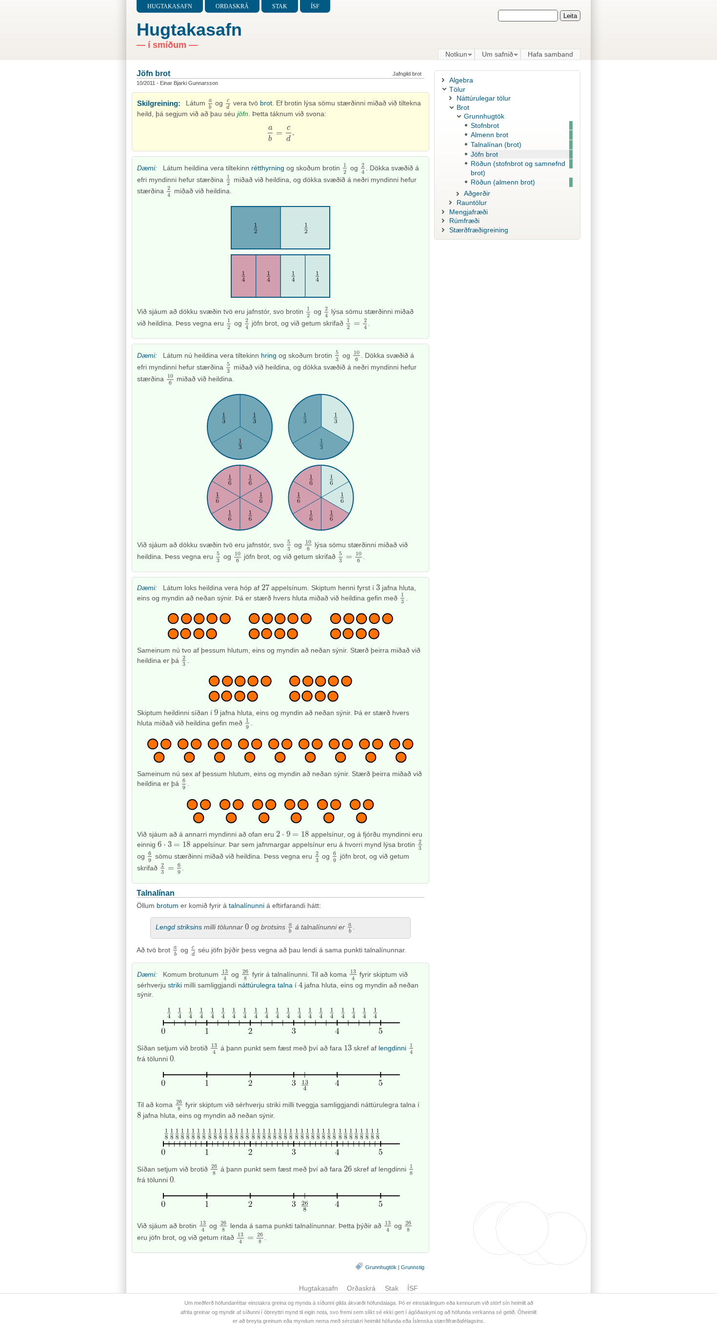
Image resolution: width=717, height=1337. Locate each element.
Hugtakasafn (169, 6)
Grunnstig (412, 1267)
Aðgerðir (477, 193)
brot (266, 103)
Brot (463, 107)
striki (175, 985)
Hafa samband (550, 54)
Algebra (461, 80)
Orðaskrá (232, 6)
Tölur (457, 89)
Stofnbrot (485, 125)
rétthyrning (267, 168)
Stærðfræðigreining (478, 230)
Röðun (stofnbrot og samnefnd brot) (518, 168)
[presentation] (210, 103)
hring (269, 355)
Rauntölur (472, 202)
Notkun (452, 54)
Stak (279, 6)
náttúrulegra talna (265, 985)
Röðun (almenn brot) (503, 182)
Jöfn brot (153, 73)
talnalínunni (246, 905)
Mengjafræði (468, 212)
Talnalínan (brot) (496, 144)
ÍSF (315, 6)
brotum (168, 905)
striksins (189, 927)
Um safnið (494, 54)
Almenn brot (489, 135)
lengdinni (392, 1048)
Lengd (165, 927)
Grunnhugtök (381, 1267)
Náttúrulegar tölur (484, 98)
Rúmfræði (464, 221)
